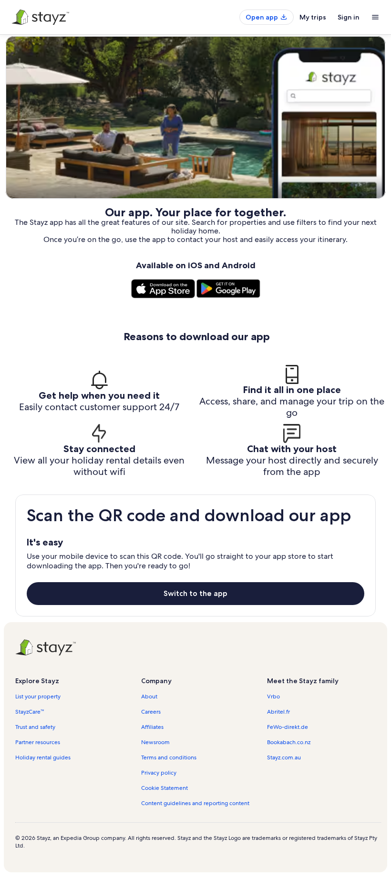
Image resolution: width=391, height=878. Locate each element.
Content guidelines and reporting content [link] (195, 803)
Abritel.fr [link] (278, 712)
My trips (312, 17)
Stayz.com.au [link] (284, 757)
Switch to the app (195, 593)
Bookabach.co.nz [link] (288, 742)
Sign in (349, 17)
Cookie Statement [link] (164, 788)
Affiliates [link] (152, 727)
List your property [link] (38, 696)
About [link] (149, 696)
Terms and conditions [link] (168, 757)
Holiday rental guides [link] (43, 757)
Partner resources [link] (37, 742)
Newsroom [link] (155, 742)
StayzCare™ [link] (29, 712)
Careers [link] (151, 712)
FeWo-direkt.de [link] (287, 727)
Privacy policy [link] (158, 773)
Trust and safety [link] (35, 727)
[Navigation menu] (375, 17)
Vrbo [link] (273, 696)
